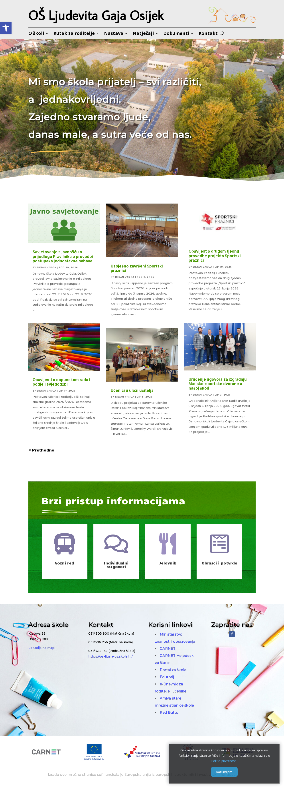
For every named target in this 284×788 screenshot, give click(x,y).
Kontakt (208, 34)
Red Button (170, 712)
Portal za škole (173, 670)
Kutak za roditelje (74, 34)
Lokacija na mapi (41, 648)
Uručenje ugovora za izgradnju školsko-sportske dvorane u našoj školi (218, 384)
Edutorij (167, 677)
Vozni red (64, 563)
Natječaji (143, 34)
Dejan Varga (46, 267)
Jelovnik (167, 563)
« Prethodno (41, 450)
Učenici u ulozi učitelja (132, 390)
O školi (36, 34)
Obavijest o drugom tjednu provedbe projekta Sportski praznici (215, 256)
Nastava (113, 34)
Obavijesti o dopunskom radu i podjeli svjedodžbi (61, 382)
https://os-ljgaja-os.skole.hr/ (110, 656)
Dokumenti (176, 34)
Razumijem (224, 772)
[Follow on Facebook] (232, 634)
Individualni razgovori (116, 565)
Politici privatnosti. (224, 760)
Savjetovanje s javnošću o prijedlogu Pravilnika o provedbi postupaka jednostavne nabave (63, 256)
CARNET (168, 648)
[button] (6, 28)
